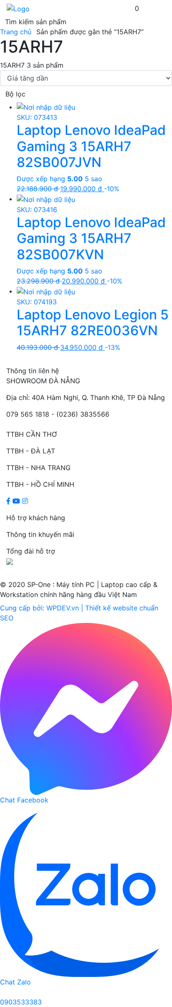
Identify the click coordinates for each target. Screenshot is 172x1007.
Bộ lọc (15, 94)
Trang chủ (15, 32)
